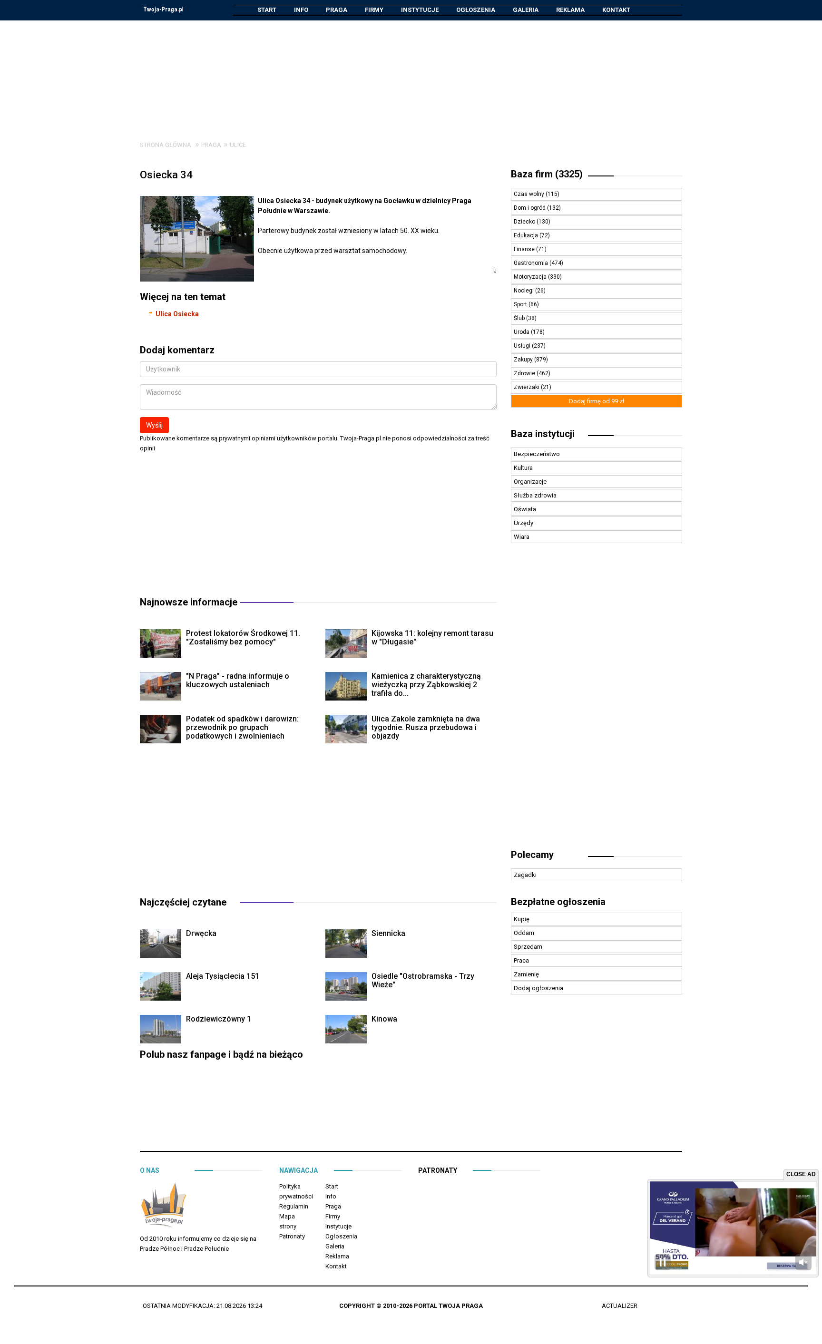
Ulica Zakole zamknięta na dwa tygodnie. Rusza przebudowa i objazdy (426, 727)
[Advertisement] (411, 73)
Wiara (521, 536)
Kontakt (616, 9)
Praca (521, 960)
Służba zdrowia (535, 495)
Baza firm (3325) (547, 174)
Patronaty (292, 1236)
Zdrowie (525, 373)
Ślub (520, 318)
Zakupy (524, 359)
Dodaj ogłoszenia (538, 988)
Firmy (374, 9)
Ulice (238, 144)
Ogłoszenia (475, 9)
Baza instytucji (543, 433)
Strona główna (165, 144)
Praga (336, 9)
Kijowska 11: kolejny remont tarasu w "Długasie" (432, 637)
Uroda (522, 332)
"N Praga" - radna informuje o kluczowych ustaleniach (237, 680)
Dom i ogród (530, 208)
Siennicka (388, 933)
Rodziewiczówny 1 (218, 1018)
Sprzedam (528, 946)
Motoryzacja (531, 276)
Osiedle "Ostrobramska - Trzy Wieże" (423, 980)
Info (301, 9)
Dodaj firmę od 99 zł (597, 401)
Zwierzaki (527, 387)
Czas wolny (530, 194)
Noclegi (524, 290)
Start (266, 9)
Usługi (523, 345)
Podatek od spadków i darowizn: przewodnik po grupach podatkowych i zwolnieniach (242, 727)
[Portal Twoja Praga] (163, 1206)
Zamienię (526, 974)
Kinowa (384, 1018)
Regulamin (293, 1206)
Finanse (525, 249)
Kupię (521, 919)
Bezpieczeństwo (537, 454)
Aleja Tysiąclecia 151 (222, 976)
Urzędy (523, 522)
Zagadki (525, 874)
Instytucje (420, 9)
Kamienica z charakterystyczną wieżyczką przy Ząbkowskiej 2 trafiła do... (426, 685)
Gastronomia (531, 263)
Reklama (570, 9)
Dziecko (525, 221)
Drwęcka (201, 933)
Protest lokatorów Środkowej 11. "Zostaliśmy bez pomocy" (243, 637)
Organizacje (530, 481)
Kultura (523, 467)
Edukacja (526, 235)
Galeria (525, 9)
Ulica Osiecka (177, 314)
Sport (521, 304)
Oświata (525, 509)
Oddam (524, 932)
